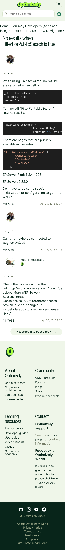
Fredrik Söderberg (32, 259)
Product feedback (47, 396)
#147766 (8, 249)
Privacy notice (32, 527)
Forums (16, 26)
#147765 (8, 204)
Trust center (32, 535)
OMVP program (45, 377)
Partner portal (14, 428)
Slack (38, 391)
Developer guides (16, 433)
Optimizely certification (13, 389)
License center (14, 399)
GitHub (9, 446)
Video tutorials (14, 442)
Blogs (38, 387)
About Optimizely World (32, 523)
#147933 (8, 320)
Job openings (14, 394)
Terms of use (32, 531)
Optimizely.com (15, 383)
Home (4, 26)
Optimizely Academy (12, 452)
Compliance (32, 539)
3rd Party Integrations (32, 543)
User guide (12, 437)
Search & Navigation (47, 31)
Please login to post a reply (36, 332)
